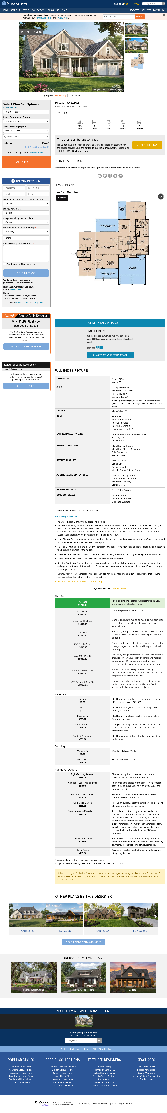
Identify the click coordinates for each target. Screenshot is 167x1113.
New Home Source (146, 1066)
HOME (5, 10)
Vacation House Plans (62, 1085)
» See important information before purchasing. (78, 581)
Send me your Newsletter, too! (22, 264)
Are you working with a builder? (19, 218)
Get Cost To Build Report (26, 346)
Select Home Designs (104, 1073)
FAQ (94, 1049)
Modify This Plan (147, 145)
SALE (64, 10)
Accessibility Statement (122, 1103)
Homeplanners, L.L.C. (104, 1069)
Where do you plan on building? (19, 227)
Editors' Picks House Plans (63, 1066)
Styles (64, 1049)
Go (163, 3)
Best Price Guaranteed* (37, 147)
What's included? (10, 107)
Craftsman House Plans (20, 1069)
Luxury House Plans (62, 1076)
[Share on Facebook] (110, 176)
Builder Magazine (146, 1073)
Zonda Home (146, 1079)
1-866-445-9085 (36, 152)
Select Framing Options (15, 126)
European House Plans (21, 1073)
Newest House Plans (63, 1079)
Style (26, 10)
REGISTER (146, 10)
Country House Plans (21, 1066)
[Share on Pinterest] (120, 176)
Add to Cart (26, 162)
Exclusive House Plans (62, 1069)
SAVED (136, 10)
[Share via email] (99, 176)
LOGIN (156, 10)
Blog (86, 1049)
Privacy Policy (62, 18)
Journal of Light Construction (146, 1076)
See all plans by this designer (83, 942)
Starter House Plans (63, 1082)
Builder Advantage (146, 1069)
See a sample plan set (66, 516)
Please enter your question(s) (18, 243)
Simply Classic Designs (104, 1076)
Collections (75, 1049)
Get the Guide (26, 386)
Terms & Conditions (43, 18)
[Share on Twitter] (115, 176)
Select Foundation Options (17, 117)
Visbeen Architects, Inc (104, 1082)
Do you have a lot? (12, 208)
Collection (38, 10)
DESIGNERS (54, 10)
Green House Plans (62, 1073)
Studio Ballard (104, 1079)
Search (54, 1049)
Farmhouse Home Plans (78, 106)
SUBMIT (140, 16)
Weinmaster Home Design (104, 1085)
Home (57, 106)
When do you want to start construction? (23, 199)
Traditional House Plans (21, 1079)
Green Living (104, 1066)
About (102, 1049)
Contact (112, 1049)
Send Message (26, 273)
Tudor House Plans (21, 1082)
